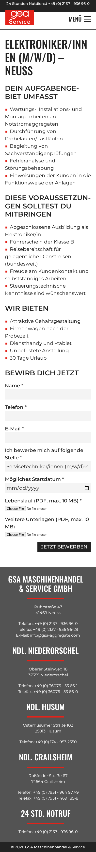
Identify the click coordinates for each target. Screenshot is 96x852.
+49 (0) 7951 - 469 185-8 (55, 798)
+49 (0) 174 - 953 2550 (56, 742)
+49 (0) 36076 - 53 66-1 (56, 685)
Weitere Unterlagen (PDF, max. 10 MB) (47, 523)
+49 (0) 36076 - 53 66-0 (55, 691)
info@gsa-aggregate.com (55, 635)
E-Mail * (14, 429)
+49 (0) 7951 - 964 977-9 (56, 792)
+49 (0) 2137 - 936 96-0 (56, 623)
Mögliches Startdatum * (34, 479)
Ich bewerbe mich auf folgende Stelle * (44, 454)
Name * (14, 386)
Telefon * (16, 407)
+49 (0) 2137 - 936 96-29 (55, 629)
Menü (75, 19)
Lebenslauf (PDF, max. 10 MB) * (43, 501)
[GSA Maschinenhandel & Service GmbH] (19, 17)
